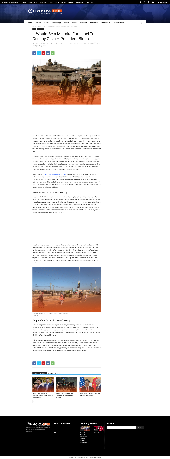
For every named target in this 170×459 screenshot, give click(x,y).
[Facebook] (141, 2)
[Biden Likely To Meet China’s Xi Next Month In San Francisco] (90, 384)
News (39, 26)
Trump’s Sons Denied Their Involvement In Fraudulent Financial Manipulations (42, 395)
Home (34, 26)
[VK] (48, 53)
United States (40, 29)
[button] (141, 23)
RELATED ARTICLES (40, 373)
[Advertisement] (66, 121)
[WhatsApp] (53, 53)
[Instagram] (145, 2)
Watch (95, 429)
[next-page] (37, 401)
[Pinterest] (43, 53)
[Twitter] (149, 2)
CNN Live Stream (98, 432)
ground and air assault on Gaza (55, 174)
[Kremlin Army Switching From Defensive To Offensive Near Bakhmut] (66, 384)
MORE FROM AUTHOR (55, 373)
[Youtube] (153, 2)
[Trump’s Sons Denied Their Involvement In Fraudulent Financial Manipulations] (43, 384)
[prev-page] (33, 401)
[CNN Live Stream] (98, 428)
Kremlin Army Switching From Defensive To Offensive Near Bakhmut (64, 395)
